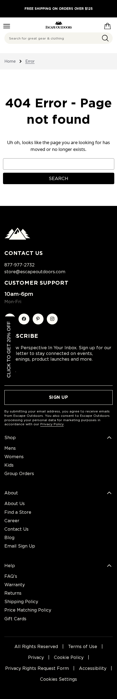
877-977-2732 (19, 265)
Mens (10, 448)
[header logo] (58, 24)
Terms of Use (82, 646)
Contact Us (16, 529)
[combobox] (58, 38)
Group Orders (19, 473)
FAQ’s (10, 576)
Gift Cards (15, 618)
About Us (14, 503)
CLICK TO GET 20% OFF (8, 349)
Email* (10, 372)
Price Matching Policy (27, 610)
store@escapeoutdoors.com (34, 271)
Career (11, 520)
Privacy (36, 657)
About (11, 493)
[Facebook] (24, 319)
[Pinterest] (38, 319)
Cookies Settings (58, 679)
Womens (14, 456)
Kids (9, 465)
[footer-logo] (17, 238)
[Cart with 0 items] (107, 25)
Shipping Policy (21, 601)
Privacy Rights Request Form (37, 668)
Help (9, 565)
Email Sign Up (19, 546)
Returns (12, 593)
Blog (9, 537)
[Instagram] (52, 319)
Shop (10, 437)
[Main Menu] (6, 26)
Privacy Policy (52, 424)
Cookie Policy (69, 657)
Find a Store (17, 512)
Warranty (14, 584)
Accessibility (92, 668)
